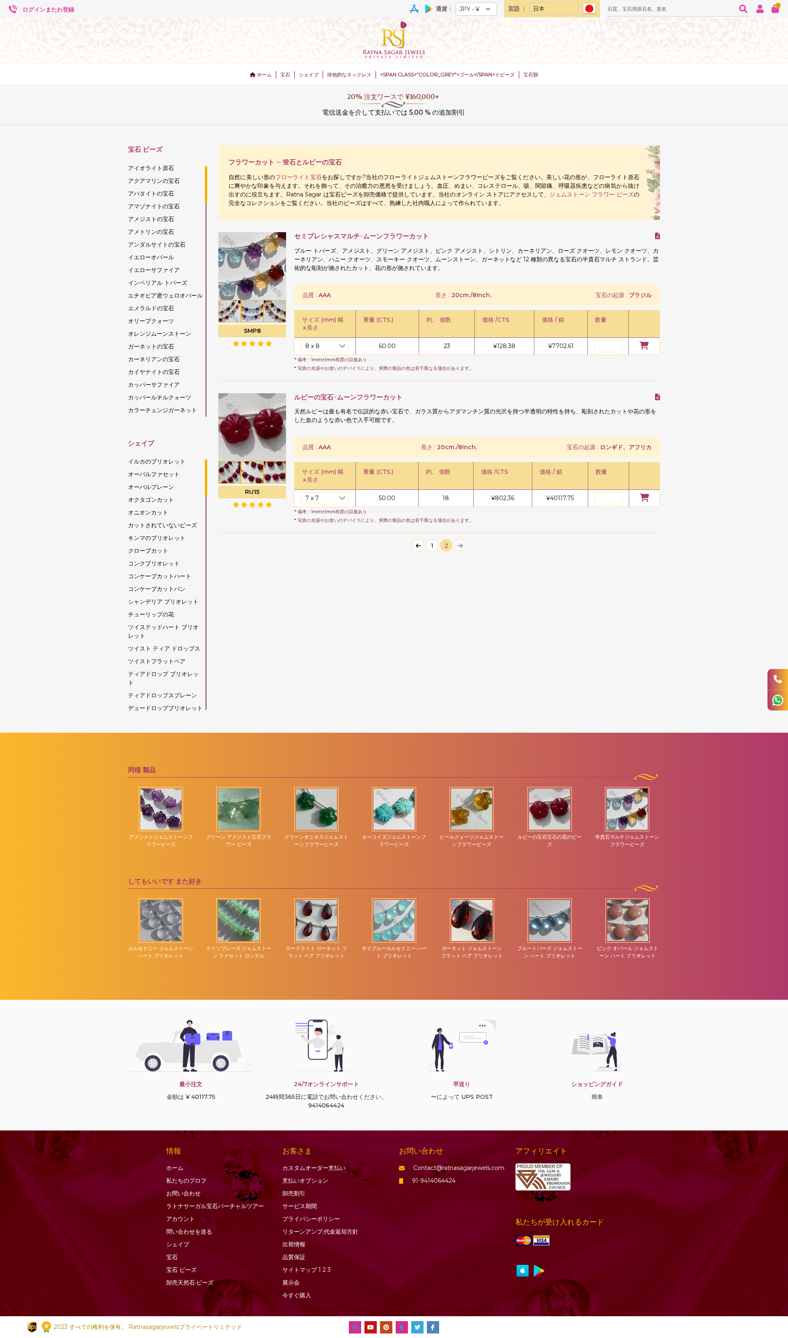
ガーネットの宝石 (151, 346)
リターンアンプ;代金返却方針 (320, 1231)
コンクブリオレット (154, 563)
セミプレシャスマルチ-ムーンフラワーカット (361, 236)
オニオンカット (148, 512)
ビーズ (181, 1269)
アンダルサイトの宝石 (157, 244)
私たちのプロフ (186, 1180)
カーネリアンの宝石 (154, 359)
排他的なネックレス (349, 75)
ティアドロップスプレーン (162, 695)
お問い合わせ (183, 1193)
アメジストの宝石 (151, 219)
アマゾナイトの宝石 (154, 206)
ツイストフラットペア (157, 661)
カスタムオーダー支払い (314, 1168)
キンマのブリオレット (157, 538)
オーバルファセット (154, 474)
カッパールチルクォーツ (159, 397)
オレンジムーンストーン (159, 333)
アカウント (180, 1219)
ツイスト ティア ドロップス (164, 648)
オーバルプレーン (151, 487)
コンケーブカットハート (159, 576)
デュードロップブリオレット (165, 708)
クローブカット (148, 550)
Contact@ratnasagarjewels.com (458, 1168)
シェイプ (308, 75)
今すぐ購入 (296, 1295)
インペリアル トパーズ (157, 282)
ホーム (264, 75)
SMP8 (252, 330)
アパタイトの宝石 (151, 193)
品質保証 (293, 1257)
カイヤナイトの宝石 (154, 372)
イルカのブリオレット (157, 461)
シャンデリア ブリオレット (163, 601)
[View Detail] (657, 236)
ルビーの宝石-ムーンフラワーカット (348, 397)
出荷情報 (293, 1244)
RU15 (252, 492)
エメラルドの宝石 (151, 308)
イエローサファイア (154, 270)
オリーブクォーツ (151, 321)
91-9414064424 (434, 1180)
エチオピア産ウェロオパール (165, 295)
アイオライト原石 (151, 168)
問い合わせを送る (189, 1231)
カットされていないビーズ (162, 525)
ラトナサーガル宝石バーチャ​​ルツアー (215, 1206)
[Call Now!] (777, 679)
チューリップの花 (151, 614)
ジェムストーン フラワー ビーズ (592, 194)
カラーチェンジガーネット (162, 410)
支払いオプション (305, 1180)
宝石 (285, 75)
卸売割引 (293, 1193)
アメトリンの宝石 (151, 231)
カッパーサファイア (154, 384)
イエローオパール (151, 257)
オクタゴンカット (151, 499)
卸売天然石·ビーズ (189, 1282)
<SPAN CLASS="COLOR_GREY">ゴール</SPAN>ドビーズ (447, 75)
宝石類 (530, 75)
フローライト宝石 (298, 177)
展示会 (291, 1282)
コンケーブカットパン (157, 589)
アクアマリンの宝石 (154, 181)
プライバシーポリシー (311, 1219)
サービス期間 (299, 1206)
